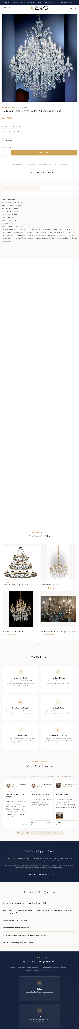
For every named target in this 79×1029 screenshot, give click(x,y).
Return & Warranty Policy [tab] (59, 193)
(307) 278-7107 (40, 172)
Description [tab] (20, 187)
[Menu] (4, 8)
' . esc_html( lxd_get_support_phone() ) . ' (39, 992)
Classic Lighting (8, 107)
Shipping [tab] (20, 193)
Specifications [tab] (58, 187)
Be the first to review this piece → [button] (52, 833)
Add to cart (44, 152)
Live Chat (50, 172)
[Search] (10, 8)
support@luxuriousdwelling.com (39, 1019)
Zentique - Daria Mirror (19, 785)
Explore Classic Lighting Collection (39, 874)
